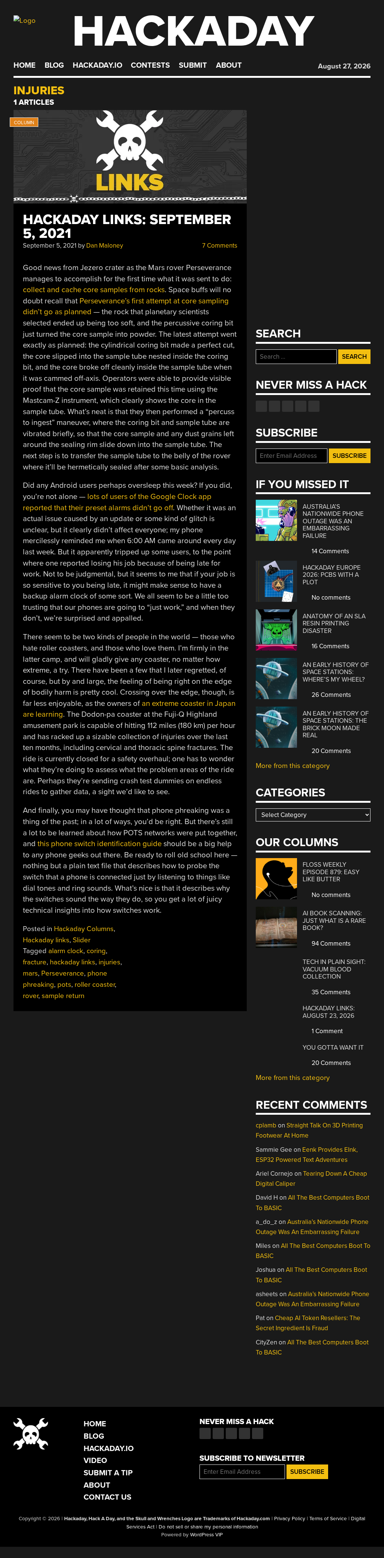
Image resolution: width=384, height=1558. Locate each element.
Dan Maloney (104, 246)
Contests (150, 65)
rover (30, 996)
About (229, 65)
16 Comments (330, 646)
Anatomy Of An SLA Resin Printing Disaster (334, 623)
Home (25, 65)
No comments (330, 598)
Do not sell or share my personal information (208, 1527)
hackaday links (72, 962)
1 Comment (326, 1031)
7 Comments (219, 246)
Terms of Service (328, 1519)
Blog (54, 65)
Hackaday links (46, 940)
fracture (34, 962)
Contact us (314, 406)
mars (30, 973)
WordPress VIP (206, 1535)
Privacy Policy (289, 1519)
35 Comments (330, 992)
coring (96, 951)
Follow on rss (300, 406)
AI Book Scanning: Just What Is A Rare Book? (334, 920)
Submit (193, 65)
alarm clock (65, 951)
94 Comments (330, 944)
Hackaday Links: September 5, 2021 (127, 226)
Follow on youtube (287, 406)
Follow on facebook (261, 406)
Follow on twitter (274, 406)
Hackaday (193, 31)
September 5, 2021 (49, 246)
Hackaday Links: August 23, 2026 (329, 1012)
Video (95, 1460)
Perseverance (62, 973)
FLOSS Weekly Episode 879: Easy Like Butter (331, 872)
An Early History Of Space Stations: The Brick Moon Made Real (336, 725)
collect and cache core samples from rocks (94, 289)
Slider (81, 940)
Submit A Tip (108, 1473)
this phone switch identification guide (100, 843)
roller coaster (95, 984)
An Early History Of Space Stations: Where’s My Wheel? (336, 672)
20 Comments (330, 751)
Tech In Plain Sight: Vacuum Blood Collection (334, 969)
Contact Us (107, 1497)
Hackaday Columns (84, 929)
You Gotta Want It (333, 1048)
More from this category (293, 766)
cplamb (266, 1125)
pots (64, 984)
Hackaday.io (97, 65)
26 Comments (330, 695)
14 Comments (329, 551)
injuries (109, 962)
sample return (63, 996)
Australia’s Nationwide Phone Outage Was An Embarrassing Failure (333, 521)
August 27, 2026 (344, 66)
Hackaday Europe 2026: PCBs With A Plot (332, 575)
